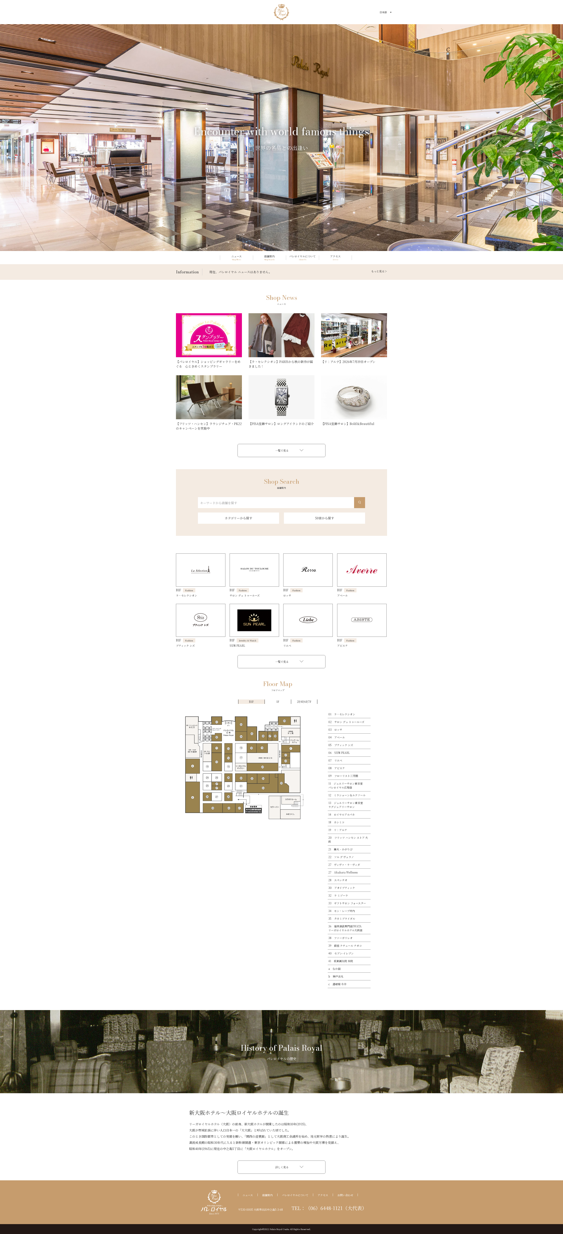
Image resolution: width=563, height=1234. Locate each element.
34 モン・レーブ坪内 (341, 911)
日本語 (383, 12)
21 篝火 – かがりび (340, 849)
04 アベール (336, 737)
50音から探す (324, 518)
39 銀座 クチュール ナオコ (345, 945)
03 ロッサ (335, 729)
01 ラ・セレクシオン (341, 714)
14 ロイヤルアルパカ (341, 814)
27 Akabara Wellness (343, 872)
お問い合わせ (345, 1195)
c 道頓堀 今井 (337, 984)
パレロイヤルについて (295, 1195)
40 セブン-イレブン (341, 953)
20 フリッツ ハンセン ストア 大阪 (348, 839)
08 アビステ (336, 768)
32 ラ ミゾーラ (338, 895)
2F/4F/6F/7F (304, 701)
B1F (251, 701)
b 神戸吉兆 (335, 976)
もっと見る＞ (379, 271)
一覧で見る (282, 450)
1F (277, 701)
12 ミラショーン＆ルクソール (347, 795)
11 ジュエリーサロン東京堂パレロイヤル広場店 (345, 785)
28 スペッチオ (337, 880)
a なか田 (334, 968)
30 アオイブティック (341, 888)
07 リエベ (335, 760)
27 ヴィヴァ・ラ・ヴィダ (344, 864)
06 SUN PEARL (339, 752)
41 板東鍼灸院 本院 (340, 961)
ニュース (248, 1195)
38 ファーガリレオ (340, 938)
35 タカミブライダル (341, 918)
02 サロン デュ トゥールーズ (346, 722)
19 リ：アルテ (337, 830)
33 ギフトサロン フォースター (347, 903)
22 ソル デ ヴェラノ (341, 857)
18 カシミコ (336, 822)
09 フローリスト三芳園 (343, 776)
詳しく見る (282, 1167)
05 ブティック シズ (340, 745)
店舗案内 (267, 1195)
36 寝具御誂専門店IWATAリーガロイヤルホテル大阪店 (345, 928)
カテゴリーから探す (238, 518)
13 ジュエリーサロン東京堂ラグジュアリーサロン (345, 805)
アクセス (323, 1195)
